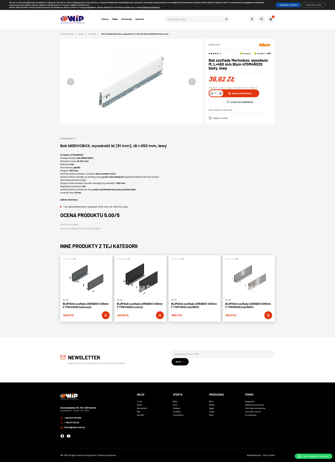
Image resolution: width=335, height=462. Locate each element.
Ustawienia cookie (313, 5)
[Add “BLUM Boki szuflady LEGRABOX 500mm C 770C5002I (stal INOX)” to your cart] (268, 315)
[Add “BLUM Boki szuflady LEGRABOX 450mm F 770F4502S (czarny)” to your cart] (160, 315)
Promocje (126, 19)
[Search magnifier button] (226, 19)
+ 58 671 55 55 (71, 422)
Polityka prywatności (107, 455)
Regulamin (91, 455)
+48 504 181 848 (72, 417)
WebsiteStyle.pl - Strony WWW (261, 455)
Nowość (139, 19)
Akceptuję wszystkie (288, 5)
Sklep (115, 19)
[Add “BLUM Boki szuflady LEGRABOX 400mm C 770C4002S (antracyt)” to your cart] (106, 315)
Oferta (104, 19)
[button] (71, 82)
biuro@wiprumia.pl (74, 427)
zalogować (76, 228)
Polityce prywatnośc (150, 7)
